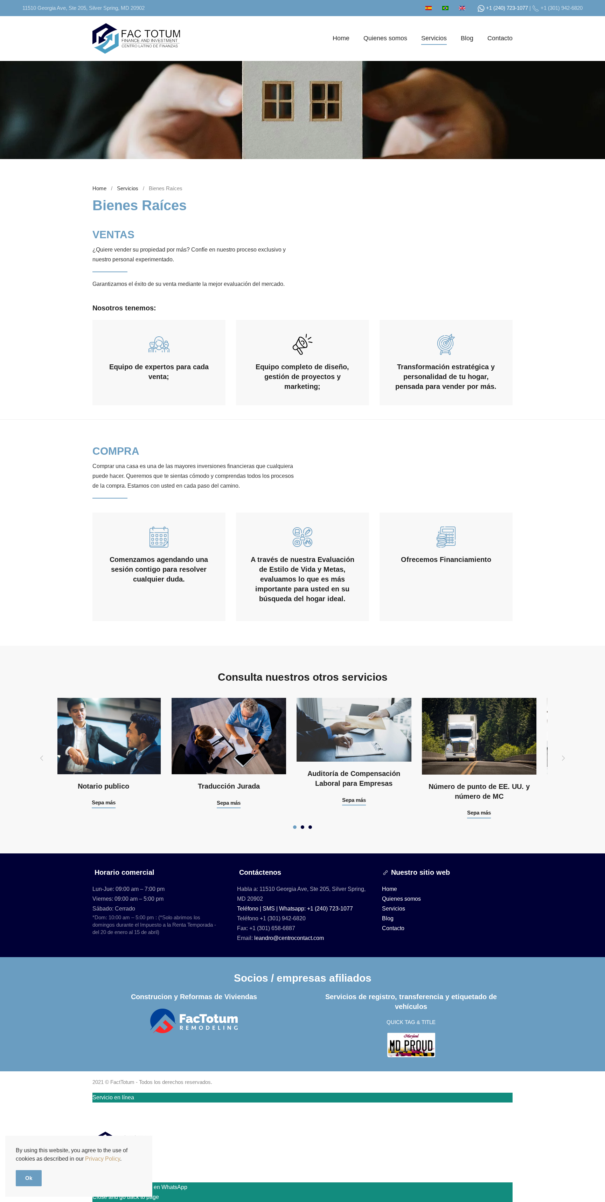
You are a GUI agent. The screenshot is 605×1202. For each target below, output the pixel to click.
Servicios (434, 38)
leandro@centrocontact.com (289, 938)
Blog (467, 38)
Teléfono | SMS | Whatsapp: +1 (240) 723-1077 (295, 909)
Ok (28, 1178)
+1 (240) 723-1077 (506, 8)
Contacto (500, 38)
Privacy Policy (102, 1159)
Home (341, 38)
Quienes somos (385, 38)
